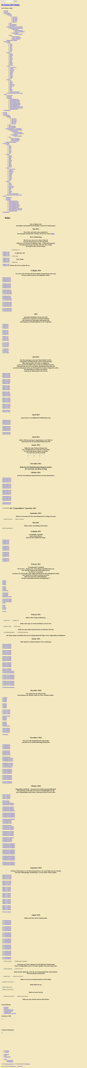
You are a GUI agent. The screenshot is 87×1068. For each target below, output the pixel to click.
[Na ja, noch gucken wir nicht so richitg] (8, 683)
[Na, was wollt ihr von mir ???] (5, 590)
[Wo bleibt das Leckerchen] (6, 253)
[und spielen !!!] (6, 911)
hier (53, 233)
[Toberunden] (5, 800)
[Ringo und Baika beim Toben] (5, 561)
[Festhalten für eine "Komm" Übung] (6, 930)
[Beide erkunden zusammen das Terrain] (6, 374)
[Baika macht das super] (8, 835)
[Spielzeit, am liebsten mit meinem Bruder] (8, 807)
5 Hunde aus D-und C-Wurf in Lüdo (15, 93)
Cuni (11, 78)
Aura (11, 51)
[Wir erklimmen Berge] (4, 589)
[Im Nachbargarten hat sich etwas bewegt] (7, 777)
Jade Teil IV (15, 18)
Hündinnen (9, 14)
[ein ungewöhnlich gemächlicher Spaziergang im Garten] (6, 377)
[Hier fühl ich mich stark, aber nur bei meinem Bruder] (6, 927)
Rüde (11, 35)
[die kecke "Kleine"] (5, 540)
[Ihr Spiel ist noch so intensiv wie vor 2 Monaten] (7, 759)
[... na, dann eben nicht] (5, 339)
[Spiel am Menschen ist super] (8, 803)
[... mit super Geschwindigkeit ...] (6, 422)
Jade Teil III (14, 19)
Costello (11, 72)
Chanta (11, 73)
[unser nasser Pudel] (6, 822)
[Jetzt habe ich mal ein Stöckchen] (7, 600)
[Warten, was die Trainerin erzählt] (6, 908)
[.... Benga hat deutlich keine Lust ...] (6, 428)
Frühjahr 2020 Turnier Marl (10, 1013)
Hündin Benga (15, 29)
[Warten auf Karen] (4, 584)
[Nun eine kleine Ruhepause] (6, 485)
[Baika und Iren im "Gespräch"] (6, 952)
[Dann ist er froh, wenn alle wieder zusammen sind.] (6, 405)
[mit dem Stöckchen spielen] (4, 717)
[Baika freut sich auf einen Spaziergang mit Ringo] (6, 277)
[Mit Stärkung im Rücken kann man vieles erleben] (6, 280)
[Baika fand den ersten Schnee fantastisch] (7, 766)
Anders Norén (13, 1066)
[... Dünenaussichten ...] (6, 426)
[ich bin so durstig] (7, 838)
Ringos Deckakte (16, 39)
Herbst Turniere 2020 (8, 1009)
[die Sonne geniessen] (6, 887)
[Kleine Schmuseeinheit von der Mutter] (7, 781)
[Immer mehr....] (6, 484)
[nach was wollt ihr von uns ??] (7, 779)
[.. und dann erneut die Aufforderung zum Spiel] (6, 410)
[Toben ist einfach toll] (3, 605)
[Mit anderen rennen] (8, 859)
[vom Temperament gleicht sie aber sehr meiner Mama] (6, 876)
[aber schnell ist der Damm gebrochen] (6, 821)
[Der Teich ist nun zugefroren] (7, 782)
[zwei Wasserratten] (5, 351)
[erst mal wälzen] (7, 840)
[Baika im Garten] (7, 304)
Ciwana (11, 75)
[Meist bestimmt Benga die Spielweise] (7, 299)
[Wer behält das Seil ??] (5, 553)
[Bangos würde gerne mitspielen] (6, 662)
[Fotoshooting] (6, 382)
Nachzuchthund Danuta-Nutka (16, 107)
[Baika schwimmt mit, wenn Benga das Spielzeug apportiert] (5, 350)
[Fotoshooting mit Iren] (4, 722)
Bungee (11, 58)
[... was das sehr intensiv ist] (6, 411)
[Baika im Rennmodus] (6, 281)
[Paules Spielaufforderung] (6, 376)
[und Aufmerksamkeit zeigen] (6, 905)
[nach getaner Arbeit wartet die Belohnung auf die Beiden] (6, 297)
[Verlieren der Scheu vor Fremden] (8, 846)
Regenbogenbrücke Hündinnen (16, 28)
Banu (11, 61)
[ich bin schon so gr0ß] (8, 857)
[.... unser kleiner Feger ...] (6, 424)
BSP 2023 (6, 1008)
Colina (11, 77)
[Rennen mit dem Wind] (4, 581)
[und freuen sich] (7, 773)
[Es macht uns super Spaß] (6, 480)
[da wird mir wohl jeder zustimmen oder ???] (6, 503)
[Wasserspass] (6, 255)
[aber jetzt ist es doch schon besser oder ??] (8, 684)
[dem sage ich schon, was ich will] (8, 808)
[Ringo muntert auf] (8, 815)
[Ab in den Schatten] (6, 486)
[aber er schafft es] (6, 940)
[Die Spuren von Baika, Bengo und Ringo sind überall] (6, 654)
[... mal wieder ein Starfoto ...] (6, 427)
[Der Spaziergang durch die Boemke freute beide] (6, 400)
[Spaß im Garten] (6, 794)
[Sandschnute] (6, 750)
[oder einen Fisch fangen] (8, 676)
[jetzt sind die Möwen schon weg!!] (3, 606)
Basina (11, 62)
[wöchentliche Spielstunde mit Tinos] (6, 709)
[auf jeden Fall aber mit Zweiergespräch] (6, 391)
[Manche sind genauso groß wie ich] (8, 851)
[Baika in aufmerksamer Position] (5, 340)
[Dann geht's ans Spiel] (6, 648)
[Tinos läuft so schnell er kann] (6, 932)
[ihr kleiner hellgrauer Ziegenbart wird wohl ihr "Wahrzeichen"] (7, 306)
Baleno (11, 53)
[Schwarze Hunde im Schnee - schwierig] (4, 723)
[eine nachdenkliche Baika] (6, 283)
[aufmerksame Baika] (6, 433)
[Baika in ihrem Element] (6, 420)
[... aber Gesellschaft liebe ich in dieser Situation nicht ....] (6, 498)
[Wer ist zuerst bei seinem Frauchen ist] (6, 882)
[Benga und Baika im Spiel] (7, 298)
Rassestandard (7, 110)
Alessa (11, 48)
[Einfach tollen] (6, 902)
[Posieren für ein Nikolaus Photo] (4, 697)
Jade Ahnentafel (13, 24)
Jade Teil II (14, 20)
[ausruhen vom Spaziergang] (5, 342)
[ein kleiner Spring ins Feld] (8, 845)
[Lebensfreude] (4, 608)
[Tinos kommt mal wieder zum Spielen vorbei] (7, 758)
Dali (10, 80)
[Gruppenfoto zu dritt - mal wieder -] (5, 547)
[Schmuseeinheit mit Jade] (6, 259)
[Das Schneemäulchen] (7, 769)
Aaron (11, 44)
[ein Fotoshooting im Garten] (7, 303)
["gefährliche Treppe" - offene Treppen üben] (8, 827)
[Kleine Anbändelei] (6, 380)
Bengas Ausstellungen (20, 31)
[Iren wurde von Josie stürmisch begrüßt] (6, 754)
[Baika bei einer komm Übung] (6, 924)
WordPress (27, 1064)
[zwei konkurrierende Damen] (6, 258)
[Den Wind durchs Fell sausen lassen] (5, 595)
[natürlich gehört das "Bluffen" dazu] (5, 331)
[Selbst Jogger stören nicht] (8, 834)
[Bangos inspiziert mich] (6, 490)
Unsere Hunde (7, 13)
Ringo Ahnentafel (16, 36)
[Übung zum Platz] (6, 935)
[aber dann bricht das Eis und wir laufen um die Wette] (6, 881)
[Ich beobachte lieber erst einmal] (6, 877)
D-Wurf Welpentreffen (14, 91)
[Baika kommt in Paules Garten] (6, 373)
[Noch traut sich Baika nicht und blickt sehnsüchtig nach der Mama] (6, 820)
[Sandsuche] (6, 254)
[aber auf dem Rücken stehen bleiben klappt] (6, 947)
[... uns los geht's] (5, 328)
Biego (11, 56)
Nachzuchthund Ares (14, 99)
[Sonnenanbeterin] (6, 265)
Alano (11, 45)
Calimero (12, 68)
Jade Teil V (14, 17)
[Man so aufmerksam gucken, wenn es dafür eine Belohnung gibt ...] (7, 292)
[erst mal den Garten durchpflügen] (6, 659)
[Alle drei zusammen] (7, 765)
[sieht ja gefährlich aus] (6, 713)
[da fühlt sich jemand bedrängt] (6, 958)
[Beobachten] (4, 588)
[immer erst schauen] (6, 888)
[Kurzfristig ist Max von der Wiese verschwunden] (6, 393)
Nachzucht (9, 96)
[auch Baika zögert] (6, 945)
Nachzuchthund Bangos (15, 100)
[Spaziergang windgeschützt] (4, 580)
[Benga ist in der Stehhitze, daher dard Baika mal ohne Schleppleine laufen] (4, 718)
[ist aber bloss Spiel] (6, 716)
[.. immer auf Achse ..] (6, 421)
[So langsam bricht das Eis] (8, 816)
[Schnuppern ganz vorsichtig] (8, 858)
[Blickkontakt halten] (8, 837)
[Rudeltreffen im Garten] (5, 324)
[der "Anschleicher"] (5, 546)
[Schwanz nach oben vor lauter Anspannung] (8, 862)
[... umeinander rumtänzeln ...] (6, 666)
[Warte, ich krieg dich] (7, 596)
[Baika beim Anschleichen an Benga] (7, 291)
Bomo (11, 57)
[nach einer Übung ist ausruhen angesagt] (8, 809)
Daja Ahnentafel (13, 25)
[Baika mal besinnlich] (6, 264)
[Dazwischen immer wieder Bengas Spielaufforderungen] (6, 500)
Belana (11, 63)
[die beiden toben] (7, 771)
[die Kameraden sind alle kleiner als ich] (6, 897)
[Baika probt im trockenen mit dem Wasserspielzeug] (5, 352)
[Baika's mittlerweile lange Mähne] (5, 549)
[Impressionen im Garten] (6, 883)
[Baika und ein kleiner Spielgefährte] (6, 926)
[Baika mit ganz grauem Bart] (6, 260)
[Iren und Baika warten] (6, 934)
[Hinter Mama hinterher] (7, 599)
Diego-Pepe (12, 84)
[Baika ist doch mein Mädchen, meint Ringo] (5, 332)
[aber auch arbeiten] (6, 903)
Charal (11, 74)
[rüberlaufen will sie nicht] (6, 946)
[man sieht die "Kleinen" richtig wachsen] (7, 763)
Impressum (6, 1054)
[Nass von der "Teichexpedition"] (8, 856)
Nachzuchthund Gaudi (14, 101)
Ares (11, 47)
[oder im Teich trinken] (8, 675)
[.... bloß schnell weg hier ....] (6, 430)
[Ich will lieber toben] (8, 672)
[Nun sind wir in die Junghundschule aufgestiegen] (6, 744)
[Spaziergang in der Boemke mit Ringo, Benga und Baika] (4, 700)
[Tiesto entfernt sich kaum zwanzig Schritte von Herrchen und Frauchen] (6, 401)
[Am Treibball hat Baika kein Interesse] (6, 398)
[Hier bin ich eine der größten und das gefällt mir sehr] (8, 843)
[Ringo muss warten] (4, 701)
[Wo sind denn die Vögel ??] (4, 586)
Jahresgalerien (10, 1060)
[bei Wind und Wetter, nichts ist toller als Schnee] (4, 707)
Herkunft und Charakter (12, 40)
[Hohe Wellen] (4, 607)
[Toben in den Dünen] (4, 583)
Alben (5, 1059)
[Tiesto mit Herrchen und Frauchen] (6, 394)
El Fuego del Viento (10, 4)
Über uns (6, 12)
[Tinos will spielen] (6, 923)
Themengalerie (10, 1061)
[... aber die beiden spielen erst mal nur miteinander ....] (6, 664)
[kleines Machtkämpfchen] (7, 775)
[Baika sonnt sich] (5, 542)
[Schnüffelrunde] (4, 719)
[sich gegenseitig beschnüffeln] (6, 798)
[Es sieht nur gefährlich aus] (6, 651)
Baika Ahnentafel (18, 34)
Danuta (11, 89)
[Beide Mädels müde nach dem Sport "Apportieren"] (6, 290)
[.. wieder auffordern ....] (6, 665)
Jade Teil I (14, 21)
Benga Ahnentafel (19, 30)
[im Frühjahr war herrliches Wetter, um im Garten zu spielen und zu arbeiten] (7, 309)
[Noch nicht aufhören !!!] (6, 496)
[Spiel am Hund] (6, 746)
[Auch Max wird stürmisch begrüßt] (6, 383)
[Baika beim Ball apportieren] (7, 293)
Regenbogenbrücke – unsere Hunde (14, 26)
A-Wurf (8, 42)
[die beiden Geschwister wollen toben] (5, 325)
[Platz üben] (8, 852)
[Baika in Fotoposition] (7, 308)
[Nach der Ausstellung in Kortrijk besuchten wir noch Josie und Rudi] (6, 753)
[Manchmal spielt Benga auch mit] (7, 764)
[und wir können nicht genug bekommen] (6, 481)
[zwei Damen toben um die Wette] (6, 296)
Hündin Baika (15, 32)
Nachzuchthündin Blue (15, 105)
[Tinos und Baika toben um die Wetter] (7, 841)
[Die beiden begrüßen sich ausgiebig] (6, 279)
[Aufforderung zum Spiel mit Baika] (6, 657)
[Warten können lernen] (8, 832)
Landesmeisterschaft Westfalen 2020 (8, 1011)
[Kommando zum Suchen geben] (4, 703)
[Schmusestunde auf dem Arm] (6, 494)
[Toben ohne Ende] (6, 725)
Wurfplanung (10, 95)
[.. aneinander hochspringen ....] (6, 660)
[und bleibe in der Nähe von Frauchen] (6, 878)
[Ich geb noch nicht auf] (5, 556)
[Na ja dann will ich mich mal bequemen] (8, 677)
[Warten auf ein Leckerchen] (6, 802)
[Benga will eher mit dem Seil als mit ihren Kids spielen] (6, 711)
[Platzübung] (6, 747)
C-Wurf (8, 66)
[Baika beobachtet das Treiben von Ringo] (6, 285)
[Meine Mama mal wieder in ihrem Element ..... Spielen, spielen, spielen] (6, 487)
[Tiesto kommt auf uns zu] (6, 656)
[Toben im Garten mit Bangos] (6, 478)
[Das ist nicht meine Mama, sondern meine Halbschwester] (6, 875)
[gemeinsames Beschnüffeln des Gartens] (6, 379)
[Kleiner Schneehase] (4, 706)
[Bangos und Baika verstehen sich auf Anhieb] (6, 645)
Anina (11, 50)
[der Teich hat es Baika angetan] (8, 813)
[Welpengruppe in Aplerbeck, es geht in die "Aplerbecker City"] (8, 826)
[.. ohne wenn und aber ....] (6, 650)
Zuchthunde (9, 98)
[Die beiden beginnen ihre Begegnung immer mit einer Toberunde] (6, 406)
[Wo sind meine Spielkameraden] (8, 850)
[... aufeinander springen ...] (6, 668)
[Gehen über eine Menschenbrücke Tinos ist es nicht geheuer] (6, 941)
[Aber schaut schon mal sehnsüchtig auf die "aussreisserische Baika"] (6, 404)
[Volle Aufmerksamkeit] (3, 602)
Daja (11, 23)
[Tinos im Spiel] (6, 951)
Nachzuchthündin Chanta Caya (16, 106)
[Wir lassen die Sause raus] (6, 479)
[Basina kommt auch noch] (6, 491)
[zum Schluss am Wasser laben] (6, 732)
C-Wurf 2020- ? (13, 67)
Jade (10, 15)
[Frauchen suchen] (8, 863)
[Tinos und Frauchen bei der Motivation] (6, 920)
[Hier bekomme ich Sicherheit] (6, 895)
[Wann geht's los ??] (5, 593)
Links (5, 1055)
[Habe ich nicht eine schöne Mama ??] (6, 502)
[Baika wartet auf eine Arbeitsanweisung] (7, 310)
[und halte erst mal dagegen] (5, 558)
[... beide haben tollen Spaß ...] (5, 330)
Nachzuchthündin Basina (15, 102)
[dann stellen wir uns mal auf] (8, 681)
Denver (11, 82)
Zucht (5, 94)
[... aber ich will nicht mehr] (5, 548)
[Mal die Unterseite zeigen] (6, 797)
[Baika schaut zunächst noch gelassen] (6, 395)
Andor (11, 46)
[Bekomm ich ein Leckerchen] (5, 326)
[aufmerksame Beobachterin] (6, 261)
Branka (11, 64)
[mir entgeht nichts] (8, 829)
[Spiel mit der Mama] (7, 302)
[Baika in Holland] (5, 346)
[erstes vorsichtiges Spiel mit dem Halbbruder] (8, 814)
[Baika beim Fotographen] (5, 734)
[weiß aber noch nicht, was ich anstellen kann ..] (5, 345)
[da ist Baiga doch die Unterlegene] (7, 776)
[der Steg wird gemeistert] (8, 853)
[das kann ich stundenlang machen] (6, 497)
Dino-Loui (12, 85)
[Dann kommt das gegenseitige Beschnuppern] (6, 407)
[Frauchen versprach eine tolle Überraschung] (6, 644)
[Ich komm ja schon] (8, 678)
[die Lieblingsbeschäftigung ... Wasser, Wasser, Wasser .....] (5, 348)
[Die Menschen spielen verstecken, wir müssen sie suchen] (4, 705)
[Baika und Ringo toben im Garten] (6, 728)
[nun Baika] (6, 942)
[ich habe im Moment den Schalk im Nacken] (5, 344)
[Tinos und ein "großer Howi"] (6, 948)
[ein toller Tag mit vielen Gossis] (6, 492)
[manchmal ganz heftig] (6, 730)
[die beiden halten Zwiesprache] (6, 385)
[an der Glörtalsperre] (6, 825)
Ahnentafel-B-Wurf (14, 109)
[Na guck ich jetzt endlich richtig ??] (5, 594)
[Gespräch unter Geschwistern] (5, 334)
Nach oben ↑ (20, 1066)
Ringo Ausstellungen (16, 37)
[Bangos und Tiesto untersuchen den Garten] (6, 652)
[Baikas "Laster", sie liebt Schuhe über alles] (5, 541)
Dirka (11, 90)
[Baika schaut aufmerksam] (6, 921)
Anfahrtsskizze (7, 1056)
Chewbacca (12, 69)
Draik (11, 87)
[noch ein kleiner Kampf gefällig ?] (5, 336)
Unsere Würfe (7, 41)
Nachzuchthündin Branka (15, 104)
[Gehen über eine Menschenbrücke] (6, 939)
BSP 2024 (6, 1007)
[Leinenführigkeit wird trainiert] (8, 804)
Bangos (11, 55)
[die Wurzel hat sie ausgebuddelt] (5, 543)
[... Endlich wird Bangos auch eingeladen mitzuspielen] (6, 670)
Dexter (11, 83)
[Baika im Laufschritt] (6, 252)
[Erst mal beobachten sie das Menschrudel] (6, 646)
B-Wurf (8, 52)
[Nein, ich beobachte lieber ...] (5, 337)
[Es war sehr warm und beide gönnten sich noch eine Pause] (6, 399)
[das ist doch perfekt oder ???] (8, 687)
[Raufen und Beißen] (6, 795)
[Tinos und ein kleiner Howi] (6, 929)
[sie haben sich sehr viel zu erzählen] (6, 387)
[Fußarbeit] (8, 831)
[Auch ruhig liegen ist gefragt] (6, 748)
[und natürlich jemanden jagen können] (8, 864)
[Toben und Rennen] (8, 847)
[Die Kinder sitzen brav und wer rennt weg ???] (8, 682)
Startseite (6, 10)
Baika (11, 60)
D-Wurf (8, 79)
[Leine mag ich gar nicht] (6, 432)
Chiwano (12, 71)
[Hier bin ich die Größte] (6, 899)
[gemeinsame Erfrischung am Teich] (7, 760)
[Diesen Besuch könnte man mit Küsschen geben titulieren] (6, 389)
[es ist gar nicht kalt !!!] (4, 611)
